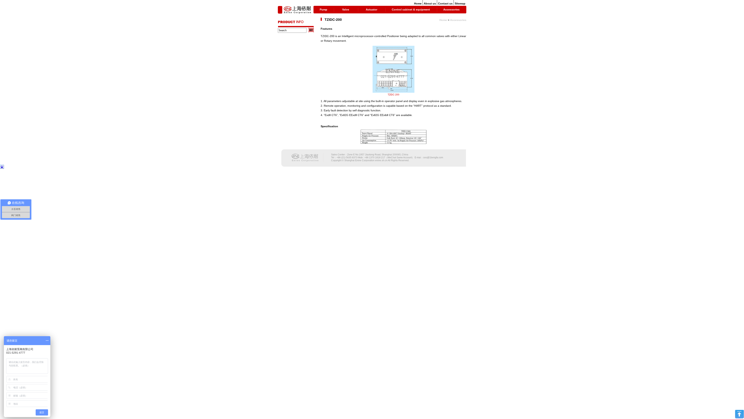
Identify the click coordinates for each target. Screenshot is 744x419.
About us (430, 3)
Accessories (451, 9)
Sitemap (460, 3)
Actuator (371, 9)
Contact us (445, 3)
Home (418, 3)
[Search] (311, 30)
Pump (323, 9)
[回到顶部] (739, 417)
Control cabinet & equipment (411, 9)
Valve (345, 9)
